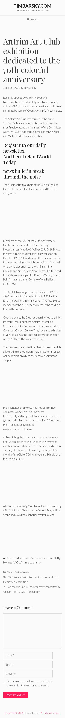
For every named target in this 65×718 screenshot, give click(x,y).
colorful (54, 577)
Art (39, 577)
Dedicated (9, 582)
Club (45, 577)
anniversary (20, 577)
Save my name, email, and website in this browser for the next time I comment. (29, 683)
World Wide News (18, 572)
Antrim (33, 577)
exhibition (22, 582)
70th (10, 577)
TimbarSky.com (32, 6)
